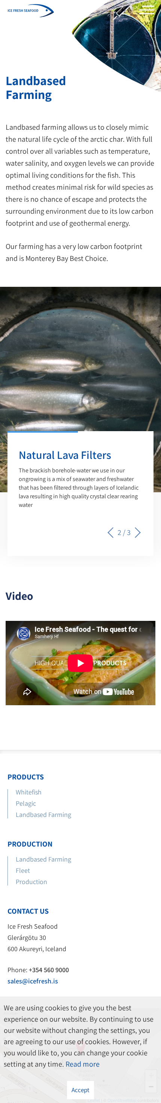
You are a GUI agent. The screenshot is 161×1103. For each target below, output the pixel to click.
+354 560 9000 (49, 969)
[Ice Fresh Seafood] (31, 11)
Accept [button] (80, 1090)
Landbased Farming (43, 814)
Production (32, 881)
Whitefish (29, 792)
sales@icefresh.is (32, 981)
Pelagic (26, 803)
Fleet (23, 870)
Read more (83, 1064)
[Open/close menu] (147, 12)
